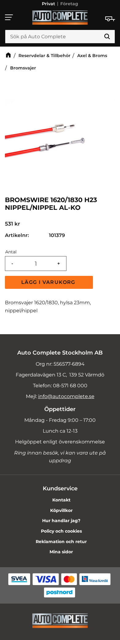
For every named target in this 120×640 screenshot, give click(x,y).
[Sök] (107, 37)
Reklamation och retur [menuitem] (61, 541)
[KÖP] (49, 282)
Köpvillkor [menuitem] (61, 510)
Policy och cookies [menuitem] (61, 531)
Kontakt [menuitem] (61, 500)
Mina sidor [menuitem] (61, 552)
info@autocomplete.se (66, 396)
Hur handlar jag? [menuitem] (61, 520)
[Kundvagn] (110, 19)
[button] (9, 17)
